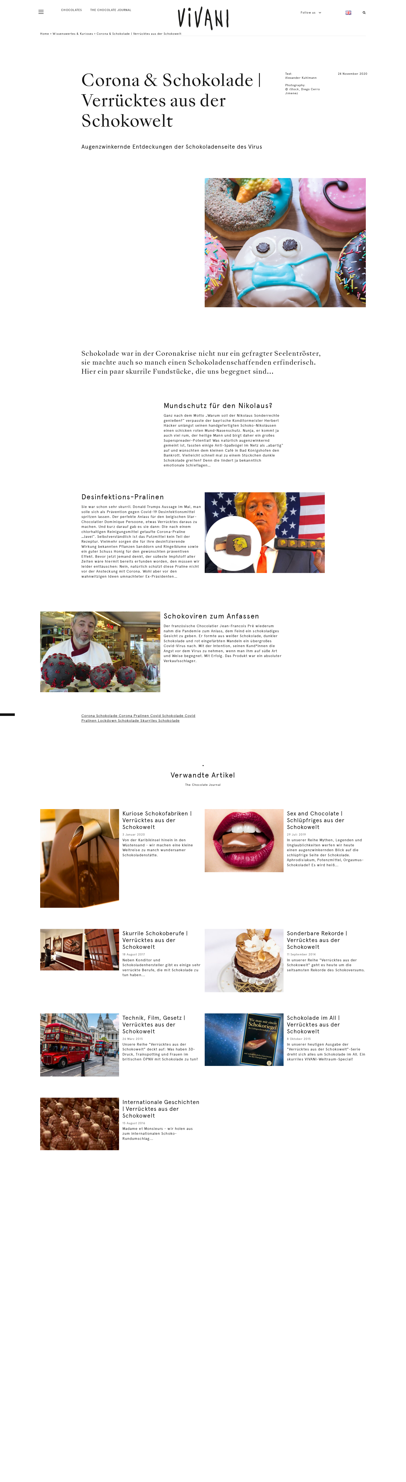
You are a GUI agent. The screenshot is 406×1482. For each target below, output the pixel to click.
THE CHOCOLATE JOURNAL (110, 10)
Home (44, 33)
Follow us (309, 12)
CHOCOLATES (71, 10)
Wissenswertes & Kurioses (73, 33)
